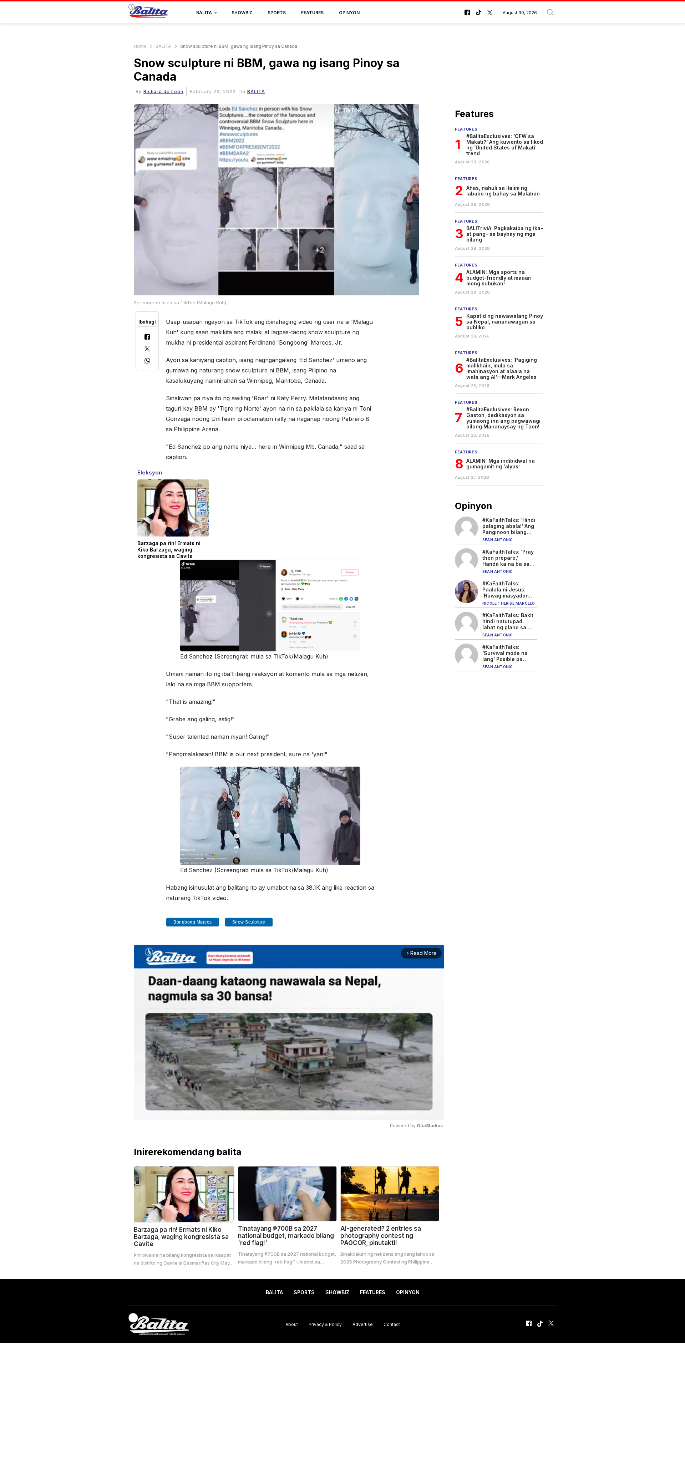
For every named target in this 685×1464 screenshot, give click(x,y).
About (291, 1324)
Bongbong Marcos (192, 922)
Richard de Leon (163, 91)
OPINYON (349, 12)
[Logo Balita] (148, 13)
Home (140, 46)
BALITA (204, 12)
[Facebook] (147, 338)
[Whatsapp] (147, 362)
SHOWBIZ (242, 12)
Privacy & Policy (325, 1324)
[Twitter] (147, 349)
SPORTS (277, 12)
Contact (392, 1324)
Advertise (362, 1324)
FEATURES (312, 12)
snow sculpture (248, 922)
